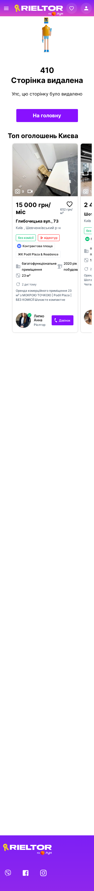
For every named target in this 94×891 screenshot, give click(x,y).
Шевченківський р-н (43, 228)
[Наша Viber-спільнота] (8, 873)
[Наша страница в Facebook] (26, 873)
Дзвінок (64, 320)
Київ (20, 228)
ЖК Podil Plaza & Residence (38, 254)
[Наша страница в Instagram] (43, 873)
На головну (47, 116)
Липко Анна (39, 318)
